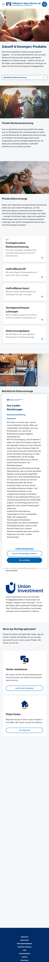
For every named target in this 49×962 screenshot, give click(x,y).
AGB (24, 950)
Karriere (24, 957)
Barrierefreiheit (24, 954)
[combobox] (24, 77)
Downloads (24, 960)
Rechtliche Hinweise (24, 947)
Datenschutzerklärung (16, 415)
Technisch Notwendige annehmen (24, 554)
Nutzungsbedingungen (24, 944)
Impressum (24, 937)
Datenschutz (24, 940)
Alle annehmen (24, 560)
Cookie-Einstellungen (24, 549)
